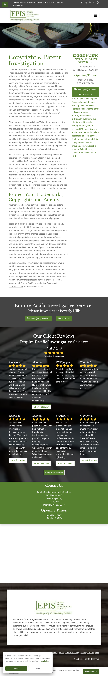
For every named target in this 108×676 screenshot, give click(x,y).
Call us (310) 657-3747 (86, 89)
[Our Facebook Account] (82, 2)
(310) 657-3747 (49, 2)
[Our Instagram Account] (86, 2)
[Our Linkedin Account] (90, 2)
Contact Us (86, 94)
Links (61, 652)
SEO (97, 652)
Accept (16, 669)
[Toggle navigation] (95, 15)
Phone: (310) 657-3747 (54, 505)
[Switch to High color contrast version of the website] (5, 4)
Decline (39, 669)
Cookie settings (91, 671)
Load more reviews (54, 472)
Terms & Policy (72, 652)
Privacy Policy (87, 652)
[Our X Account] (94, 2)
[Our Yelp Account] (98, 2)
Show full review (41, 407)
